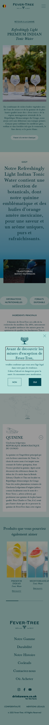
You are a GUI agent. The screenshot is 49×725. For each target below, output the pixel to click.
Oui (35, 382)
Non (14, 382)
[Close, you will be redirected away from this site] (44, 336)
